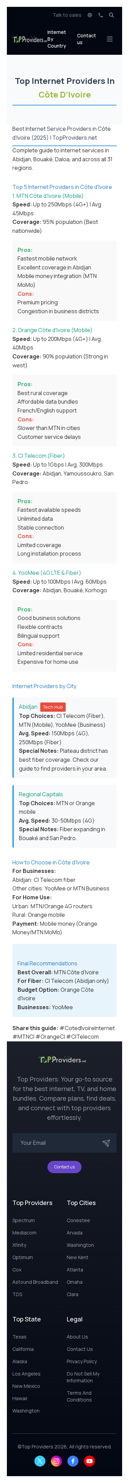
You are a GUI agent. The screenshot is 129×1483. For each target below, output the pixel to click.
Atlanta (75, 1269)
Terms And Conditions (79, 1396)
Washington (80, 1245)
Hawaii (19, 1398)
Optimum (22, 1257)
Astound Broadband (35, 1282)
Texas (19, 1336)
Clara (72, 1294)
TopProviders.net (74, 137)
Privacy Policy (82, 1361)
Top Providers (37, 1446)
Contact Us (80, 1349)
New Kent (77, 1257)
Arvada (75, 1232)
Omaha (75, 1282)
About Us (77, 1336)
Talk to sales (67, 15)
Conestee (78, 1220)
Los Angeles (26, 1373)
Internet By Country (56, 39)
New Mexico (26, 1386)
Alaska (19, 1361)
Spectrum (23, 1220)
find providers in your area (73, 768)
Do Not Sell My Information (83, 1377)
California (23, 1349)
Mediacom (24, 1232)
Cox (16, 1269)
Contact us (86, 39)
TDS (17, 1294)
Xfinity (19, 1245)
